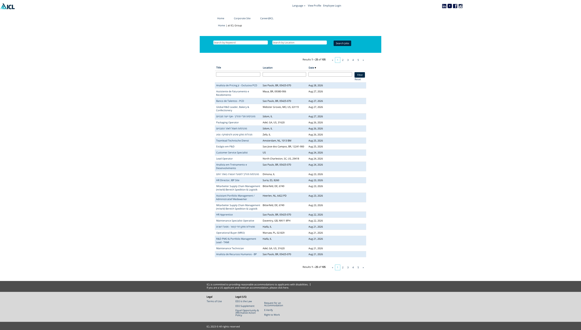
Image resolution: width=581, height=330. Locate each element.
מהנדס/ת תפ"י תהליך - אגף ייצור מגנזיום (235, 116)
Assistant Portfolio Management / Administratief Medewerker (235, 197)
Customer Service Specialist (232, 152)
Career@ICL (266, 18)
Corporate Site (242, 18)
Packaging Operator (227, 122)
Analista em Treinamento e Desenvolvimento (231, 166)
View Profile (314, 5)
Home (220, 18)
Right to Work (272, 314)
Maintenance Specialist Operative (235, 220)
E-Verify (268, 310)
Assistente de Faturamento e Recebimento (232, 93)
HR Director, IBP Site (227, 180)
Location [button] (268, 67)
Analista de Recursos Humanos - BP (236, 254)
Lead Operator (224, 158)
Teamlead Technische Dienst (232, 140)
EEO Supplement (244, 306)
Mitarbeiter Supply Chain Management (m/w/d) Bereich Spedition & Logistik (238, 187)
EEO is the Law (243, 301)
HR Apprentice (224, 214)
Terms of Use (214, 301)
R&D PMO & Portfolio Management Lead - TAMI (236, 240)
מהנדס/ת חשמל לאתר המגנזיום (231, 128)
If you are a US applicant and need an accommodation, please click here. (248, 287)
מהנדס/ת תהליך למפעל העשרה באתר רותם (237, 174)
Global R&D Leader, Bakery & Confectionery (232, 108)
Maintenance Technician (230, 248)
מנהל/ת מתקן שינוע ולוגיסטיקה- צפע (234, 134)
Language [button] (298, 5)
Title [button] (218, 67)
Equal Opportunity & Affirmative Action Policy (247, 313)
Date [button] (312, 67)
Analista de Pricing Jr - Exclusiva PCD (236, 85)
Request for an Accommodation (273, 304)
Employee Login (332, 5)
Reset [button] (358, 79)
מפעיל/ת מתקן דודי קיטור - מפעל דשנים (235, 226)
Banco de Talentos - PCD (230, 101)
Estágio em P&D (225, 146)
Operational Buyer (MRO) (230, 232)
